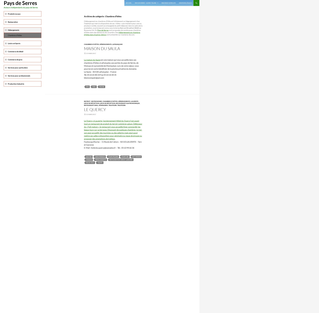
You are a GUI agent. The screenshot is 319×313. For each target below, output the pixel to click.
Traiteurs (113, 105)
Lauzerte (134, 101)
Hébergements (106, 44)
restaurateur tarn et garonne (121, 159)
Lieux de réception (91, 103)
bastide (89, 156)
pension (89, 159)
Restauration (13, 22)
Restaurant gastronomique (128, 103)
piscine (101, 87)
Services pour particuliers (18, 68)
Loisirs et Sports (14, 43)
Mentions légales (185, 3)
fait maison (136, 156)
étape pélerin (113, 156)
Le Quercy (95, 109)
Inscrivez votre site (168, 3)
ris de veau (90, 162)
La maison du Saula (92, 60)
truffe (100, 162)
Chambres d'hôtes (91, 44)
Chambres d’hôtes (15, 35)
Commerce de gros (15, 60)
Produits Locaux (14, 14)
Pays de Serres (20, 3)
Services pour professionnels (19, 76)
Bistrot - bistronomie (93, 101)
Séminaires (103, 105)
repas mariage (100, 159)
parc (94, 87)
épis (87, 87)
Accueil (129, 3)
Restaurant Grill (91, 105)
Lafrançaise (117, 44)
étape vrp (125, 156)
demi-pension (100, 156)
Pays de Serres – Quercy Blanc (146, 3)
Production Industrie (16, 84)
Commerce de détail (15, 51)
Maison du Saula (102, 48)
